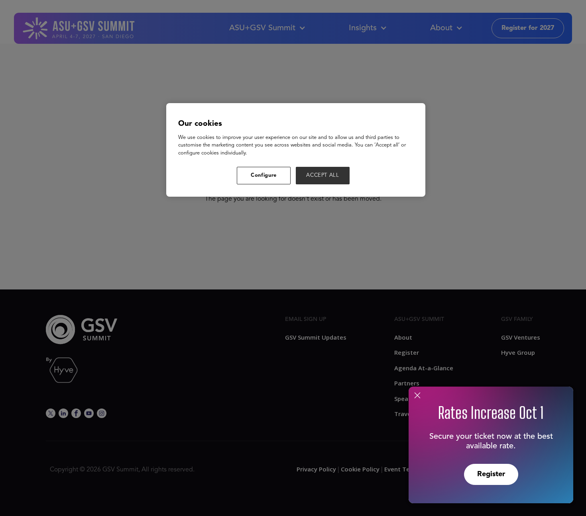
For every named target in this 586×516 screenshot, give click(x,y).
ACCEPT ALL (322, 175)
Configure (264, 175)
